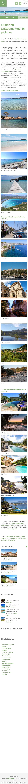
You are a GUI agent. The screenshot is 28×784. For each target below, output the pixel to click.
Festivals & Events (7, 652)
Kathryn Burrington (8, 663)
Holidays (9, 536)
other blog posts (12, 529)
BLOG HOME (24, 17)
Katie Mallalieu (6, 665)
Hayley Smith (6, 659)
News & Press (6, 667)
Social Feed (5, 671)
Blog (2, 41)
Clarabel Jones (6, 648)
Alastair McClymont (8, 644)
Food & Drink (6, 654)
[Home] (3, 6)
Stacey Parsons (22, 39)
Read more (9, 560)
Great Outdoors (6, 656)
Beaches (4, 646)
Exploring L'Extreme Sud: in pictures (16, 41)
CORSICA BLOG (9, 17)
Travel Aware (10, 778)
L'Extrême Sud (15, 538)
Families (4, 650)
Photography (16, 536)
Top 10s (4, 674)
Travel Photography (9, 540)
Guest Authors (6, 657)
